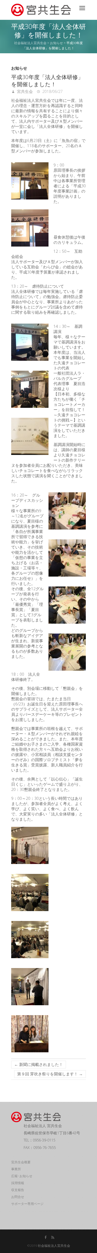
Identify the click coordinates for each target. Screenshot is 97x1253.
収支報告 (17, 1190)
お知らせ (19, 68)
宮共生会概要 (21, 1162)
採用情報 (17, 1183)
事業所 (16, 1169)
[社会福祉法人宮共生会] (41, 10)
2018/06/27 (52, 91)
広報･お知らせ (21, 1176)
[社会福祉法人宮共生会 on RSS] (53, 1237)
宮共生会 (24, 91)
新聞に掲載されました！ (38, 1064)
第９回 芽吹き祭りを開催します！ (50, 1074)
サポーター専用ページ (27, 1203)
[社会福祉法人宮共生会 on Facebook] (45, 1237)
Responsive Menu (82, 8)
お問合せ (17, 1197)
